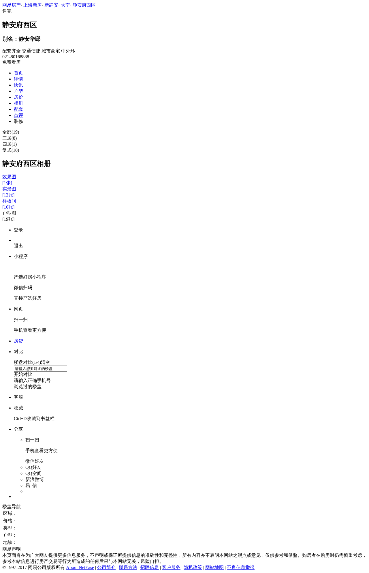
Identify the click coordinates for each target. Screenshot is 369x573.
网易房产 (11, 5)
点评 (18, 115)
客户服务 (171, 567)
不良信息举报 (241, 567)
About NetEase (80, 567)
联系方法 (128, 567)
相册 (18, 103)
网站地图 (214, 567)
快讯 (18, 85)
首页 (18, 72)
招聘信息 (149, 567)
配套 (18, 109)
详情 (18, 78)
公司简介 (106, 567)
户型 (18, 91)
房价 (18, 97)
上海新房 (32, 5)
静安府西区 (84, 5)
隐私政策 (193, 567)
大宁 (65, 5)
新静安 (51, 5)
